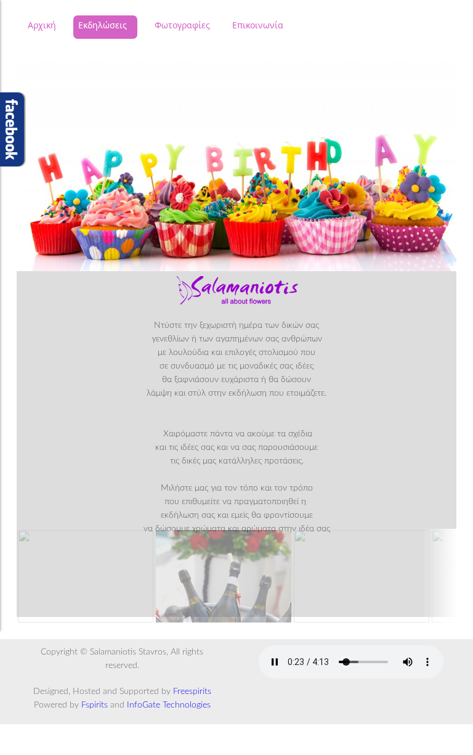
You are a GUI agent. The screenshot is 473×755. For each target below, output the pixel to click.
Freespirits (192, 691)
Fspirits (94, 705)
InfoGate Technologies (169, 705)
